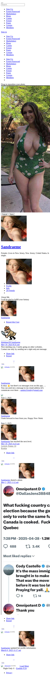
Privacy (9, 673)
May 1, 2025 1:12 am (9, 482)
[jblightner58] (25, 333)
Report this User (12, 322)
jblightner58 (6, 342)
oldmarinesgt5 (8, 665)
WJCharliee (7, 367)
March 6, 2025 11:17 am (11, 650)
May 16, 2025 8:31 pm (10, 345)
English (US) (21, 668)
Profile (9, 286)
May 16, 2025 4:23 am (10, 444)
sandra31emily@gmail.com (31, 390)
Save (12, 214)
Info (7, 288)
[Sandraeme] (25, 309)
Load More (24, 666)
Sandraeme (11, 246)
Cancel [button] (4, 214)
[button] (14, 360)
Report (9, 356)
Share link (10, 353)
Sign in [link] (4, 32)
